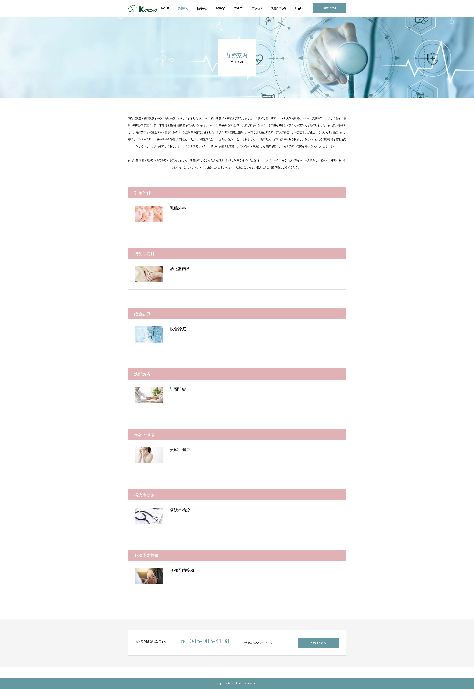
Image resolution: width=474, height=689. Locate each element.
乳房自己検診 (279, 8)
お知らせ (202, 8)
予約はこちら (329, 8)
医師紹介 (221, 8)
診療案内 (183, 8)
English (299, 8)
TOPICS (239, 8)
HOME (165, 8)
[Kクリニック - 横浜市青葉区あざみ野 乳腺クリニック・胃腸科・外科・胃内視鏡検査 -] (142, 8)
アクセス (257, 8)
